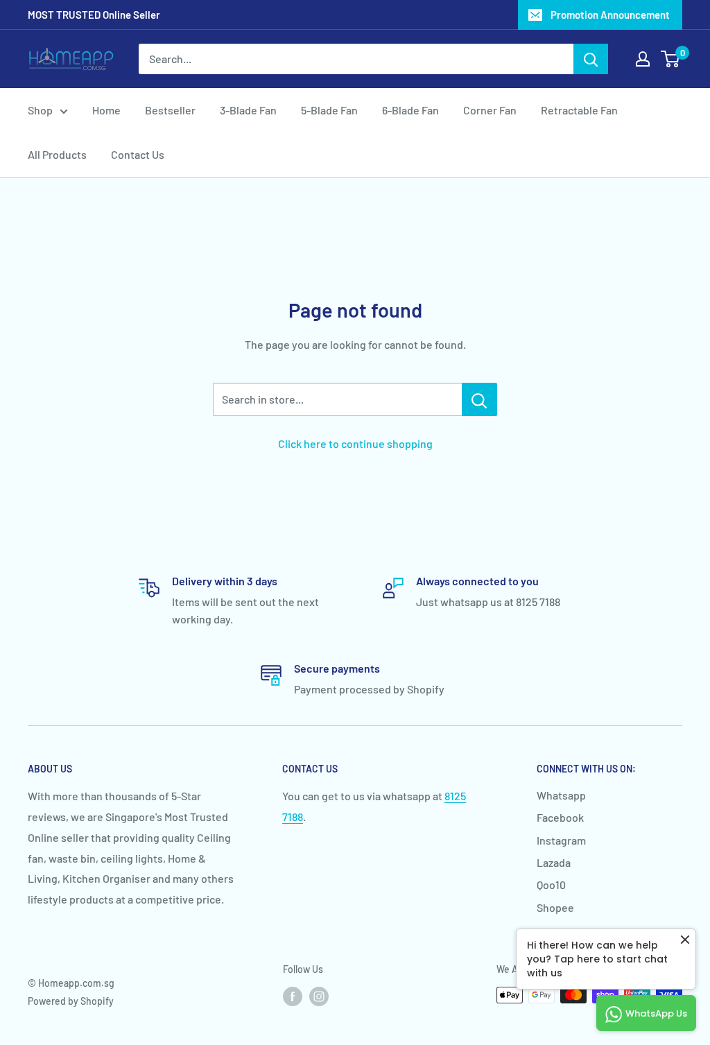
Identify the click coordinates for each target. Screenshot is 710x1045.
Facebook (560, 817)
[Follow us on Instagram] (319, 996)
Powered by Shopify (71, 1001)
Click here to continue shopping (355, 443)
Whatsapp (561, 795)
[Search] (590, 59)
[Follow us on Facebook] (292, 996)
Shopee (555, 907)
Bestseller (170, 109)
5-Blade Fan (329, 109)
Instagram (561, 840)
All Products (57, 154)
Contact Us (137, 154)
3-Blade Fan (248, 109)
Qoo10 (551, 884)
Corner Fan (490, 109)
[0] (670, 59)
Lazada (554, 862)
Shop (40, 109)
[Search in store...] (479, 399)
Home (106, 109)
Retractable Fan (579, 109)
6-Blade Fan (410, 109)
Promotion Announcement (610, 14)
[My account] (643, 59)
